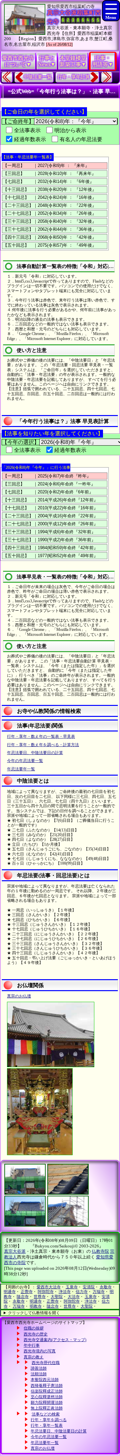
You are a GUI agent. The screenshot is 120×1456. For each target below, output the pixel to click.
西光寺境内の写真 (40, 1351)
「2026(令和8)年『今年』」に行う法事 (36, 467)
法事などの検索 (46, 1414)
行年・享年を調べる (49, 1419)
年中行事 (32, 1345)
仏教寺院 (100, 1251)
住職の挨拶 (34, 1328)
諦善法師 (39, 1368)
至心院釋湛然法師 (47, 1397)
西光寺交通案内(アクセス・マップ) (55, 1339)
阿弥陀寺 (46, 1291)
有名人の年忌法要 (81, 139)
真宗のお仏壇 (19, 996)
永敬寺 (106, 1287)
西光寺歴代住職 (46, 1362)
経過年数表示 (30, 139)
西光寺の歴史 (36, 1334)
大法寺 (74, 1296)
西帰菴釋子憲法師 (47, 1385)
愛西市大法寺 (49, 1287)
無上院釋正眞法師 (47, 1408)
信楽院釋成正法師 (47, 1391)
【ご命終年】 (18, 121)
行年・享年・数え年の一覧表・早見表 (41, 736)
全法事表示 (27, 130)
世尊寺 (40, 1296)
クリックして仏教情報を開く (34, 1313)
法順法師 (39, 1374)
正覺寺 (27, 1291)
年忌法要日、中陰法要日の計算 (35, 752)
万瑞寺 (99, 1291)
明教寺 (36, 1306)
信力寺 (82, 1291)
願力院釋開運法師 (47, 1402)
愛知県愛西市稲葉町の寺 (71, 6)
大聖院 (57, 1296)
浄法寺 (65, 1291)
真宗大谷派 (15, 1251)
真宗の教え (34, 1357)
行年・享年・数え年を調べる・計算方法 (43, 744)
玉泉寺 (72, 1287)
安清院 (89, 1287)
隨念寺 (23, 1296)
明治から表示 (70, 130)
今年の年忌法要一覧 (25, 760)
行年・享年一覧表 (47, 1425)
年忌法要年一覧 (21, 769)
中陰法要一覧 (38, 76)
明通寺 (10, 1291)
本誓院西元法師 (45, 1379)
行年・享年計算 (73, 76)
